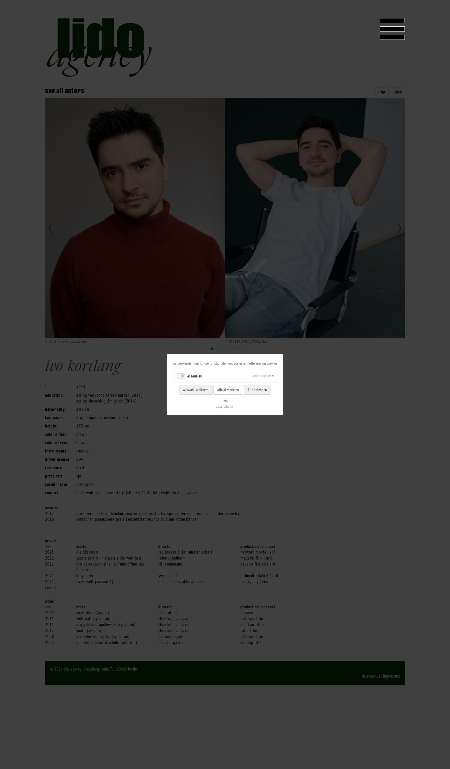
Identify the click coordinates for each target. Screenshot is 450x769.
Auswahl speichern (196, 389)
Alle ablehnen (257, 389)
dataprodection (225, 406)
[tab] (372, 29)
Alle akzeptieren (228, 389)
